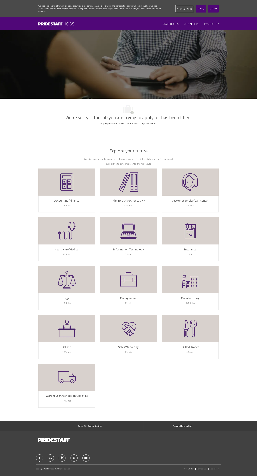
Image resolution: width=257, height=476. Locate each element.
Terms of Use (202, 469)
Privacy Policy (189, 469)
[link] (56, 23)
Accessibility (214, 469)
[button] (184, 8)
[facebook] (39, 458)
